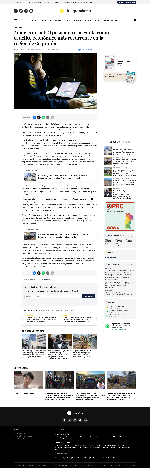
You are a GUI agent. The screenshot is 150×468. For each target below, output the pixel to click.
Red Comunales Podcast (70, 2)
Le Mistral (57, 2)
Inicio (34, 20)
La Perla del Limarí (71, 447)
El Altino (115, 437)
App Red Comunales (86, 2)
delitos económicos (45, 310)
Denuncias (126, 465)
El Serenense (68, 445)
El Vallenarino (123, 437)
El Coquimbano (79, 445)
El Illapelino (114, 447)
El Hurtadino (120, 445)
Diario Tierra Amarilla (104, 437)
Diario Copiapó (91, 437)
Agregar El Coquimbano (86, 50)
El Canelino (105, 447)
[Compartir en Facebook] (34, 117)
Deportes (68, 20)
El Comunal (58, 445)
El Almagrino (59, 437)
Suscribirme (88, 296)
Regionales (77, 20)
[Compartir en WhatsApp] (43, 117)
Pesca (50, 20)
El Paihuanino (99, 445)
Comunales (42, 20)
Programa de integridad (106, 465)
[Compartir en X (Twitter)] (39, 117)
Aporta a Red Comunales (127, 2)
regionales (70, 310)
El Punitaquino (83, 447)
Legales (115, 20)
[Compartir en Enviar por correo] (47, 117)
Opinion (105, 20)
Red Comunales (19, 2)
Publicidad (118, 465)
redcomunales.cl (19, 433)
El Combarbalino (95, 447)
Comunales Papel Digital (34, 2)
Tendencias (87, 20)
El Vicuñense (89, 445)
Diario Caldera (80, 437)
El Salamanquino (124, 447)
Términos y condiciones (90, 465)
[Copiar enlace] (52, 117)
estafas (57, 310)
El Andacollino (110, 445)
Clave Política (47, 2)
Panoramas (58, 20)
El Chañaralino (69, 437)
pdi (63, 310)
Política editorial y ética (60, 465)
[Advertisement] (120, 96)
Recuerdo (97, 20)
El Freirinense (67, 439)
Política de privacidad (75, 465)
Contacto (133, 465)
